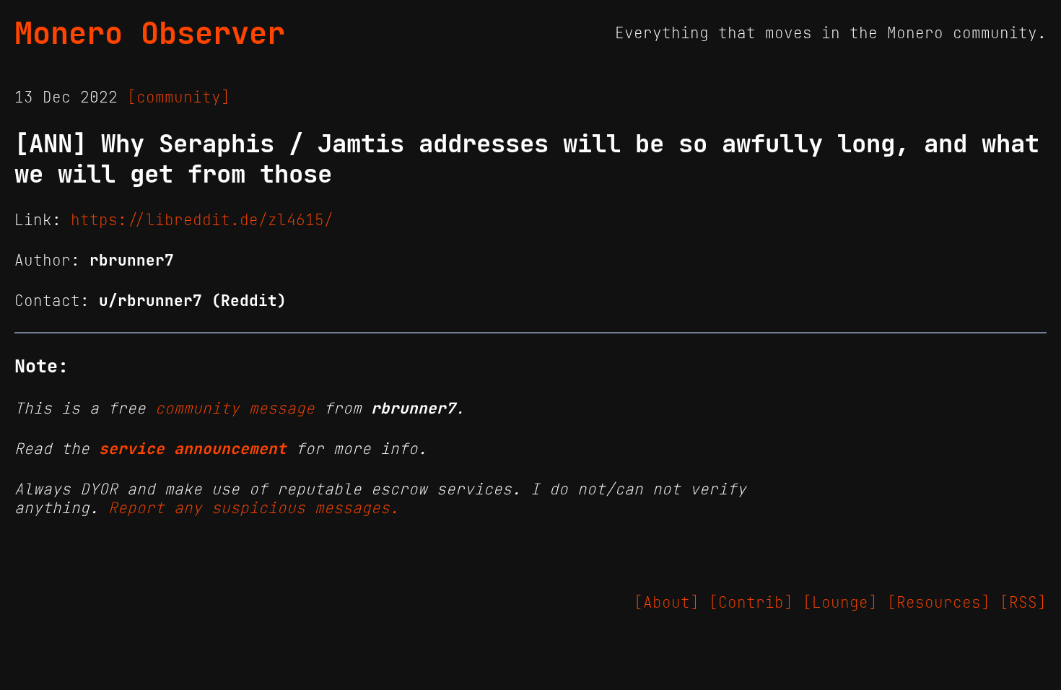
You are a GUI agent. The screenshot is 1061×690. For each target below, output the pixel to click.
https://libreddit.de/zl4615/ (202, 220)
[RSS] (1023, 602)
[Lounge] (840, 602)
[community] (178, 97)
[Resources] (938, 602)
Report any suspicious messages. (253, 508)
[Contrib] (751, 602)
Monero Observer (149, 33)
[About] (666, 602)
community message (235, 408)
